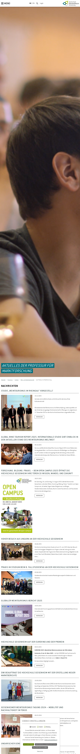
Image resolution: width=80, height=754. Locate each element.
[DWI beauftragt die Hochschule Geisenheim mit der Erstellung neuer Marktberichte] (16, 701)
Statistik (41, 727)
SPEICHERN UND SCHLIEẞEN (40, 747)
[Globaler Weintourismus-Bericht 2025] (16, 635)
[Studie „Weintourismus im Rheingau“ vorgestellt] (16, 430)
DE (30, 3)
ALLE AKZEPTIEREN (28, 744)
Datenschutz (40, 751)
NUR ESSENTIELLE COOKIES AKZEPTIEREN (46, 744)
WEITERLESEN (39, 417)
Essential (34, 727)
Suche (37, 3)
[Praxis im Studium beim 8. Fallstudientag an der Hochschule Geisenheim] (16, 594)
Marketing (48, 727)
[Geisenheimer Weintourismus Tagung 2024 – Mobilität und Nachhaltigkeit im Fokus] (16, 737)
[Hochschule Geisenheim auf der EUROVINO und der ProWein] (16, 666)
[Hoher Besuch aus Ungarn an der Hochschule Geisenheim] (16, 560)
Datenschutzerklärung (50, 740)
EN (33, 3)
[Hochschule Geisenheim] (71, 3)
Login (41, 3)
